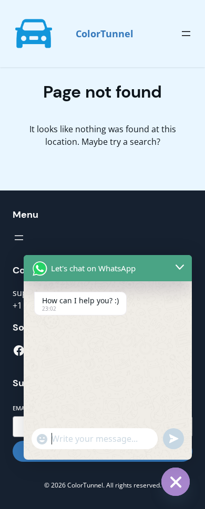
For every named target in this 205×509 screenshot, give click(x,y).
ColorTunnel (105, 33)
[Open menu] (186, 33)
